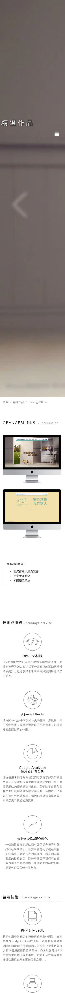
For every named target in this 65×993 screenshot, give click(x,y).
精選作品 (18, 402)
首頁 (5, 402)
